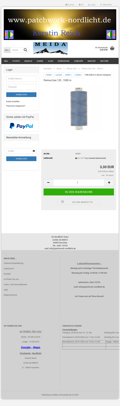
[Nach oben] (111, 401)
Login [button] (92, 5)
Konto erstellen (13, 101)
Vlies (50, 61)
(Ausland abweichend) (97, 158)
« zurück (58, 75)
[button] (81, 4)
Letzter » (78, 75)
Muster (91, 61)
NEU (6, 61)
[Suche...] (25, 50)
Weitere (104, 61)
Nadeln (28, 61)
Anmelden (21, 95)
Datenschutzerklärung (13, 263)
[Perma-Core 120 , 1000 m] (78, 108)
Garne (40, 61)
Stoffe (16, 61)
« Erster (48, 75)
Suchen (70, 5)
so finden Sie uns (11, 279)
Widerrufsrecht (10, 295)
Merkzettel (107, 5)
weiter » (68, 75)
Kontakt (7, 274)
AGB (6, 290)
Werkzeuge (63, 61)
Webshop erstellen (50, 395)
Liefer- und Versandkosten (15, 284)
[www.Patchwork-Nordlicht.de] (60, 24)
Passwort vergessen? (15, 106)
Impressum (9, 268)
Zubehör (78, 61)
